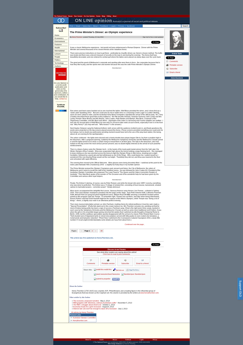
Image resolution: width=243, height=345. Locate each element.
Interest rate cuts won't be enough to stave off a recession (95, 309)
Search (101, 339)
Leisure (58, 54)
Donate (70, 16)
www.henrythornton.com (149, 293)
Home (57, 35)
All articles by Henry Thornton (82, 312)
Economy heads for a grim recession (87, 307)
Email (78, 26)
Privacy (121, 26)
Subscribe (87, 26)
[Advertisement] (121, 7)
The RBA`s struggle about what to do (87, 305)
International (60, 51)
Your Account (78, 16)
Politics (57, 60)
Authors (58, 66)
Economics (59, 38)
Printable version (176, 65)
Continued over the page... (135, 224)
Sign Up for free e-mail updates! (153, 37)
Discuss (115, 339)
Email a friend (175, 72)
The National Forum (60, 16)
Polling (109, 16)
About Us (88, 339)
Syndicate (131, 26)
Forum (98, 16)
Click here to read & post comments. (116, 254)
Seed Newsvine (114, 274)
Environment (60, 41)
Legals (113, 26)
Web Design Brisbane (115, 343)
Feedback (104, 26)
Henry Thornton (77, 37)
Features (58, 45)
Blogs (103, 16)
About (114, 16)
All (102, 231)
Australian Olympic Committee (84, 318)
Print (71, 26)
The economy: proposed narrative (86, 301)
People (57, 57)
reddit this (108, 270)
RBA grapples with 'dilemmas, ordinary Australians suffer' (94, 303)
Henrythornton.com (80, 321)
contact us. (63, 99)
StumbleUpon (139, 274)
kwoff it (116, 279)
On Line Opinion (89, 16)
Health (57, 48)
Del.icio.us (119, 270)
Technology (59, 63)
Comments (174, 61)
